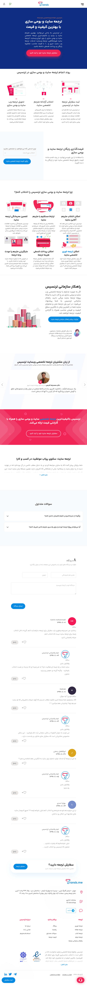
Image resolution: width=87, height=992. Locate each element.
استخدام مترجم (25, 933)
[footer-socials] (15, 975)
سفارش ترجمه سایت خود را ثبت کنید (43, 53)
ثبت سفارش (8, 980)
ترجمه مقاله (79, 930)
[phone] (8, 4)
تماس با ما (26, 930)
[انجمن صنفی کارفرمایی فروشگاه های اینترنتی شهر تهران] (23, 956)
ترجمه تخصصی (48, 419)
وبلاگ (55, 926)
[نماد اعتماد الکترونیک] (37, 956)
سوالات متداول (51, 933)
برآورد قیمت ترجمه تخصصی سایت (17, 161)
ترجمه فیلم (79, 937)
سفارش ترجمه (20, 866)
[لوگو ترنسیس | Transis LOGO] (43, 4)
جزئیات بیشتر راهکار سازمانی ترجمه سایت (64, 319)
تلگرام (69, 910)
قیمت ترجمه (53, 937)
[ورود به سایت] (4, 4)
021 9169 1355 (71, 903)
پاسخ (14, 642)
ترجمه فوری (67, 251)
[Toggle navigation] (82, 4)
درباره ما (27, 926)
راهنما (54, 930)
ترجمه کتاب (79, 933)
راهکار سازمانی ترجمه (76, 941)
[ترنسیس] (74, 881)
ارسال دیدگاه (18, 606)
